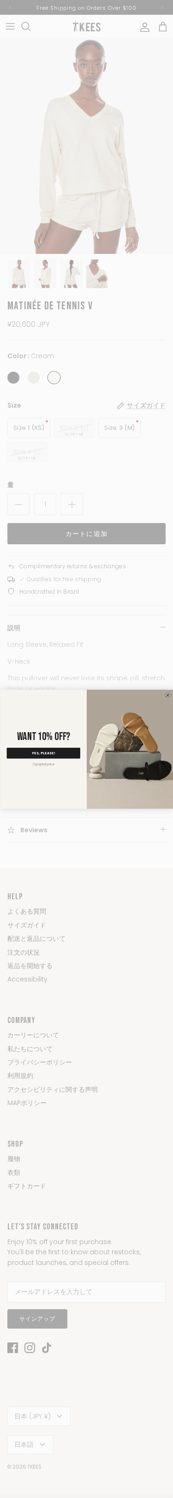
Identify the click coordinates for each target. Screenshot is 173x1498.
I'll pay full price (43, 764)
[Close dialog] (167, 694)
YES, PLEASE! (43, 753)
